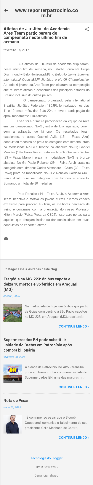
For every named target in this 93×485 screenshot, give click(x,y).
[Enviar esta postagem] (6, 240)
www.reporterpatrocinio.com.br (46, 13)
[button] (87, 30)
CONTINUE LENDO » (74, 326)
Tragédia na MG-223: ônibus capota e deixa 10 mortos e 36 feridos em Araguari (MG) (40, 284)
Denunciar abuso (46, 475)
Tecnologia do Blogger (47, 458)
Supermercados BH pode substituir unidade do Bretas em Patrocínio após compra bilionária (37, 344)
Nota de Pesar (16, 400)
